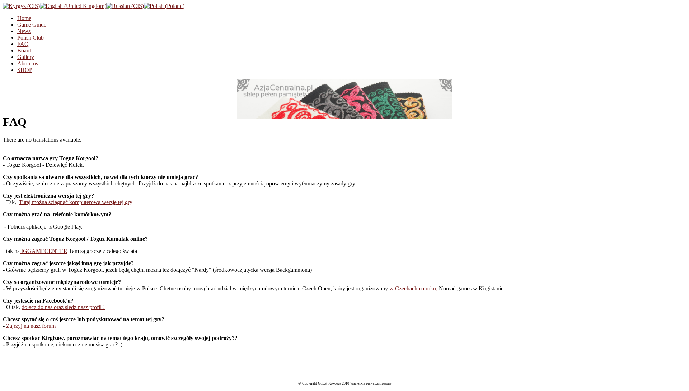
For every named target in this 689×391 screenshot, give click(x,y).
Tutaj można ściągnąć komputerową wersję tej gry (75, 202)
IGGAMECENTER (43, 251)
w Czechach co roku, (414, 288)
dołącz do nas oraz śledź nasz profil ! (63, 307)
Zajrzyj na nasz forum (31, 326)
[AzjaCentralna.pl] (344, 99)
